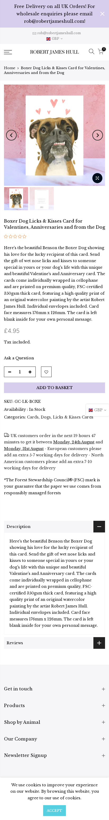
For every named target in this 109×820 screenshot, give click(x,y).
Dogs (46, 417)
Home (9, 68)
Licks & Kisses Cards (73, 417)
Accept (54, 811)
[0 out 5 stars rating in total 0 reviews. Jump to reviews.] (16, 238)
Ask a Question (19, 358)
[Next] (97, 135)
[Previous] (11, 135)
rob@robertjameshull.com (59, 33)
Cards (33, 417)
